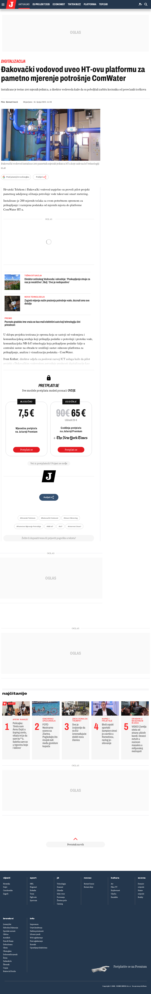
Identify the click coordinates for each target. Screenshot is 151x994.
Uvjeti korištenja (36, 928)
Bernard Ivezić (12, 102)
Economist (59, 4)
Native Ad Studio (9, 971)
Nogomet (33, 887)
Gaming (60, 904)
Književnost (115, 890)
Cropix (5, 968)
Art (112, 884)
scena (142, 878)
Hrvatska (6, 884)
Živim (5, 958)
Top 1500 (103, 4)
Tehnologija (61, 884)
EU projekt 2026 (41, 4)
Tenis (32, 894)
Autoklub (6, 938)
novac (88, 878)
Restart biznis (89, 884)
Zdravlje (60, 890)
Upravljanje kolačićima (38, 948)
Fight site (33, 897)
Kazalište (114, 897)
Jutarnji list (7, 924)
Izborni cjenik (35, 934)
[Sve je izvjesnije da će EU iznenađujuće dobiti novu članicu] (75, 709)
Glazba (113, 894)
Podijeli (39, 177)
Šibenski (6, 964)
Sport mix (33, 900)
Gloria (5, 948)
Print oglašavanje (36, 941)
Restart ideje (88, 887)
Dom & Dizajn (8, 941)
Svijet (5, 887)
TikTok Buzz (74, 4)
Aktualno (24, 4)
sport (33, 878)
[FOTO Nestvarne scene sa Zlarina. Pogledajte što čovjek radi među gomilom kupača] (46, 709)
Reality (140, 897)
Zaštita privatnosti (37, 931)
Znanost (60, 887)
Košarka (33, 890)
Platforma (90, 4)
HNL (31, 884)
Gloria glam (7, 951)
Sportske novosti (9, 931)
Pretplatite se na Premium (130, 967)
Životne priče (62, 900)
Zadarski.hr (7, 961)
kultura (115, 878)
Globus (5, 934)
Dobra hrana (7, 944)
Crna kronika (8, 890)
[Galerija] (50, 135)
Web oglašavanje (36, 938)
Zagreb (5, 894)
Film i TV (114, 887)
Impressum (34, 924)
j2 (58, 878)
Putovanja (61, 897)
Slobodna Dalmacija (10, 928)
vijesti (6, 878)
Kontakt (33, 944)
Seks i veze (61, 894)
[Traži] (146, 4)
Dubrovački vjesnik (10, 954)
